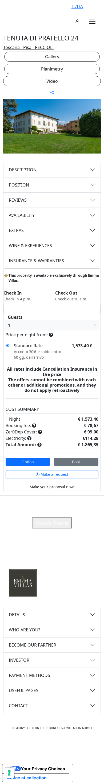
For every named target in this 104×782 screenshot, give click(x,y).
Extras (16, 230)
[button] (92, 21)
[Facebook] (35, 744)
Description (23, 170)
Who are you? (24, 630)
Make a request (53, 474)
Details (17, 615)
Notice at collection (27, 777)
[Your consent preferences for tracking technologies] (9, 773)
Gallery (52, 57)
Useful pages (23, 690)
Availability (22, 215)
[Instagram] (46, 744)
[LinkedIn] (69, 744)
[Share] (52, 92)
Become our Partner (32, 645)
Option (28, 461)
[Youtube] (58, 744)
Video (52, 81)
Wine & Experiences (30, 246)
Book (76, 461)
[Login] (77, 21)
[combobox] (52, 325)
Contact (18, 706)
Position (19, 185)
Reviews (18, 200)
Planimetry (52, 69)
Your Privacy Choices (43, 768)
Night (14, 419)
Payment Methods (29, 675)
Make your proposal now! (52, 486)
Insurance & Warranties (36, 261)
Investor (19, 660)
